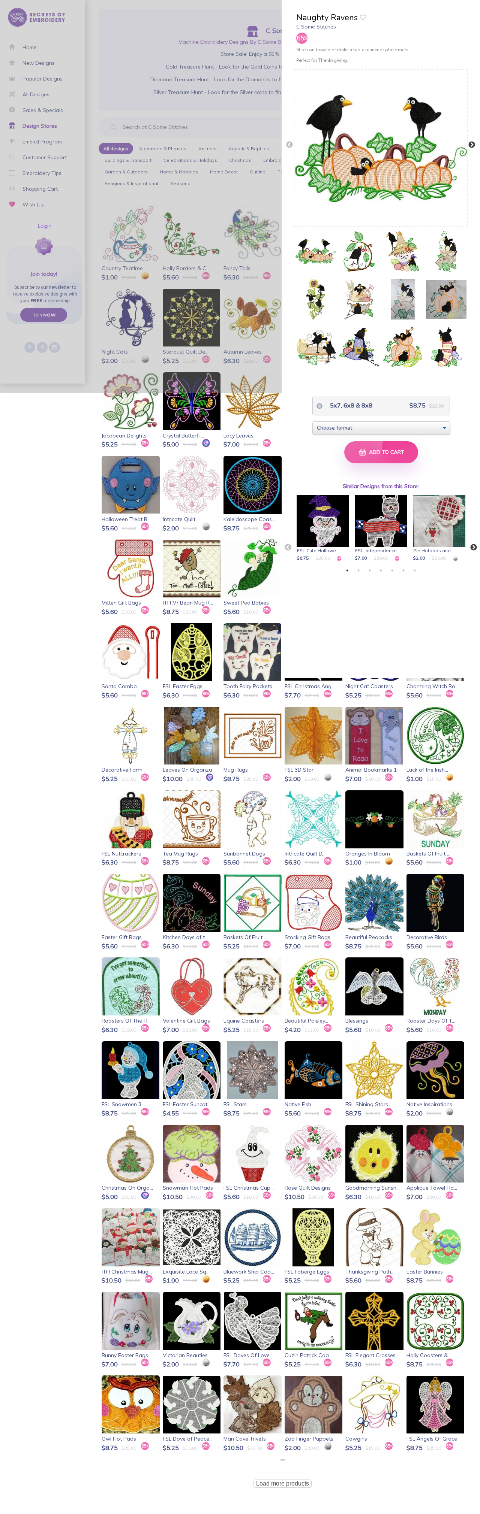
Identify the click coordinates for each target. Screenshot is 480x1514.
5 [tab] (392, 570)
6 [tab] (403, 570)
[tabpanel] (324, 528)
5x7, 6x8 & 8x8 (350, 405)
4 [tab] (381, 570)
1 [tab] (347, 570)
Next (472, 145)
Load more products (282, 1483)
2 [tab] (358, 570)
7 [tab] (414, 570)
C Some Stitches (316, 26)
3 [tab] (370, 570)
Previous (289, 145)
